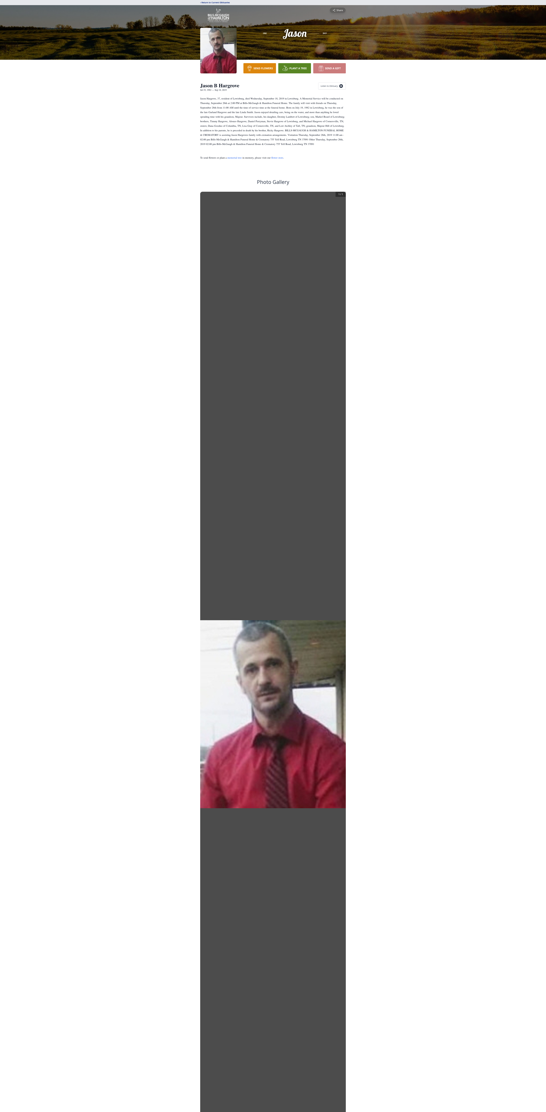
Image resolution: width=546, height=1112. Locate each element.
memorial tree (234, 157)
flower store (277, 157)
